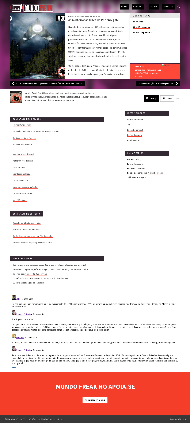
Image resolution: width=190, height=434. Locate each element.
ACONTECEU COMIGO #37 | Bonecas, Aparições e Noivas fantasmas (49, 83)
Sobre (154, 6)
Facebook (40, 282)
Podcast (138, 6)
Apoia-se (168, 6)
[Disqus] (95, 331)
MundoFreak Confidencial (88, 16)
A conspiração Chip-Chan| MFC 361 (156, 83)
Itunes (169, 98)
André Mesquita (20, 200)
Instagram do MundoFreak (55, 278)
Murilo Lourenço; (155, 172)
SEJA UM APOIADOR (95, 400)
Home (124, 6)
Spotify (152, 98)
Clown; (137, 159)
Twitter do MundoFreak (36, 273)
